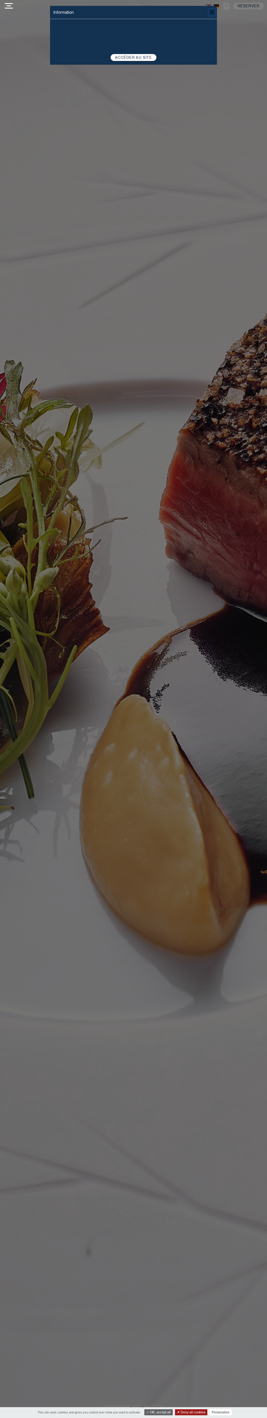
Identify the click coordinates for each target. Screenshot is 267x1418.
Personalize (220, 1412)
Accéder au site (133, 57)
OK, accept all (160, 1412)
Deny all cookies (192, 1412)
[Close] (212, 12)
